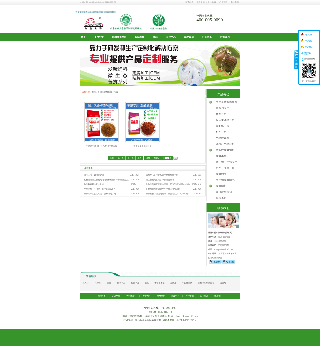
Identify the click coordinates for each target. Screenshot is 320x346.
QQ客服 (308, 34)
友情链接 (91, 276)
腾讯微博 (201, 2)
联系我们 (225, 37)
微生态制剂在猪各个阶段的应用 (160, 179)
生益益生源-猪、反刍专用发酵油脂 (101, 146)
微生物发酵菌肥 (225, 179)
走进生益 (99, 37)
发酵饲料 (139, 37)
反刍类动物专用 (225, 120)
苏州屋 (173, 283)
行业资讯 (223, 2)
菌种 (155, 37)
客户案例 (235, 2)
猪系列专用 (222, 108)
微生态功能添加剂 (226, 102)
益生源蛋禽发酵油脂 (143, 146)
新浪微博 (189, 2)
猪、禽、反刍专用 (226, 162)
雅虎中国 (135, 283)
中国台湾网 (187, 283)
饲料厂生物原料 (225, 144)
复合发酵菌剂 (224, 191)
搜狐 (147, 283)
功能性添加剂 (119, 37)
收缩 (296, 59)
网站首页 (102, 296)
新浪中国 (121, 283)
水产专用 (221, 132)
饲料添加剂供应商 (206, 283)
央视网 (223, 283)
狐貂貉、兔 (222, 126)
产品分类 (223, 94)
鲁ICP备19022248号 (186, 320)
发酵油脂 (221, 174)
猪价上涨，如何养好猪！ (95, 175)
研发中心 (171, 37)
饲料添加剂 (131, 296)
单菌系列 (221, 197)
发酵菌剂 (221, 185)
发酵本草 (221, 156)
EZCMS (86, 283)
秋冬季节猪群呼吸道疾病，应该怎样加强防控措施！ (169, 184)
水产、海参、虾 (225, 168)
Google (98, 283)
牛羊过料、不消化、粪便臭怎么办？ (100, 189)
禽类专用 (221, 114)
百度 (109, 283)
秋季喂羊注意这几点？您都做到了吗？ (101, 193)
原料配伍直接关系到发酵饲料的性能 (162, 175)
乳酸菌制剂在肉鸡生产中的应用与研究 (163, 189)
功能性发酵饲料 (105, 92)
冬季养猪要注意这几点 (94, 184)
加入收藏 (212, 2)
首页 (83, 37)
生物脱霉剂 (222, 138)
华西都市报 (159, 283)
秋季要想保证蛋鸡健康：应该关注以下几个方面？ (168, 193)
